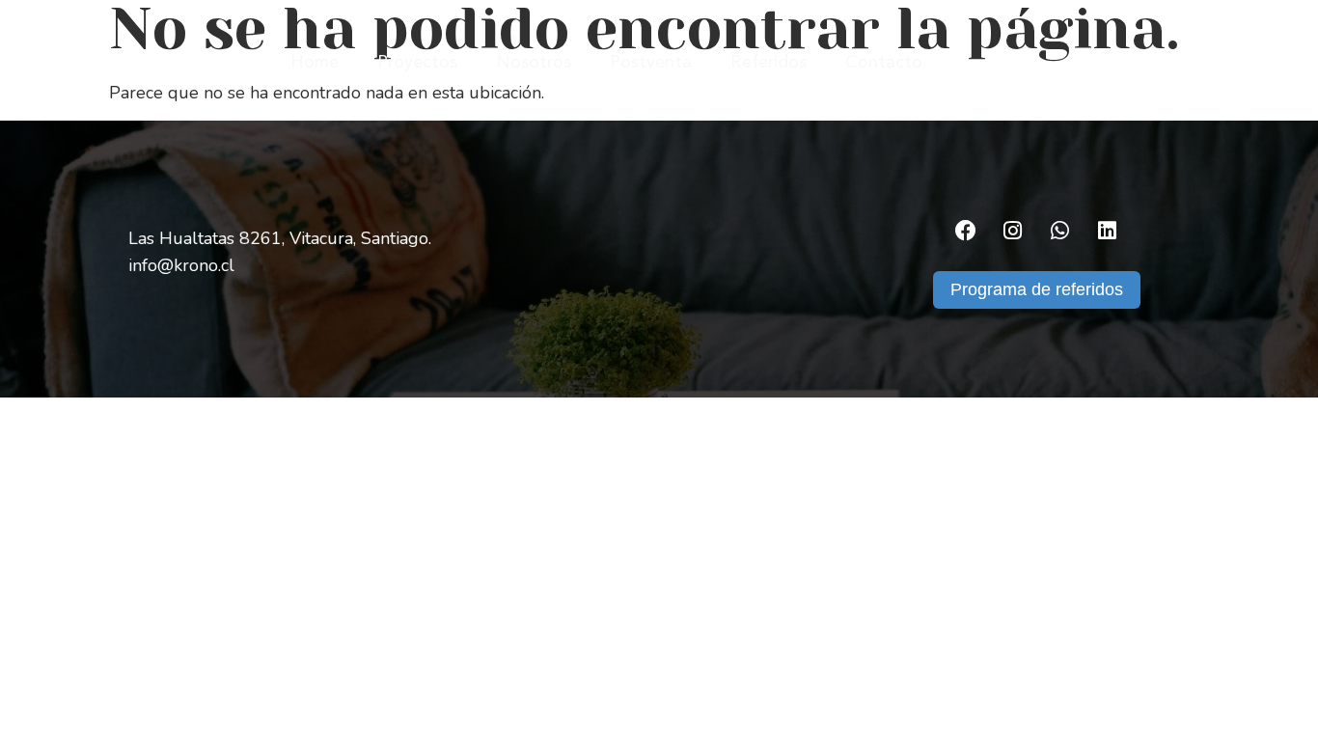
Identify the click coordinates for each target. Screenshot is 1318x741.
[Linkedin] (1107, 230)
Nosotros (533, 62)
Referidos (768, 62)
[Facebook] (966, 230)
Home (314, 62)
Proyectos (417, 62)
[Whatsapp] (1060, 230)
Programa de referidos (1036, 289)
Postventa (651, 62)
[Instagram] (1013, 230)
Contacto (883, 62)
